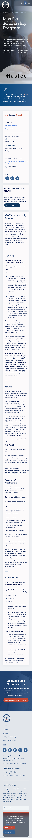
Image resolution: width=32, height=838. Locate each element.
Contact (5, 733)
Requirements (9, 129)
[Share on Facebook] (7, 178)
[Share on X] (17, 178)
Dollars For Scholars (9, 740)
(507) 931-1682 (12, 167)
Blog (4, 744)
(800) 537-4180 (8, 763)
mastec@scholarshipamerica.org (18, 162)
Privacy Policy (12, 822)
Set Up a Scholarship (9, 737)
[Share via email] (12, 178)
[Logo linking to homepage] (5, 3)
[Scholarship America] (7, 719)
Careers (5, 729)
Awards (14, 125)
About (5, 726)
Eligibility (8, 125)
